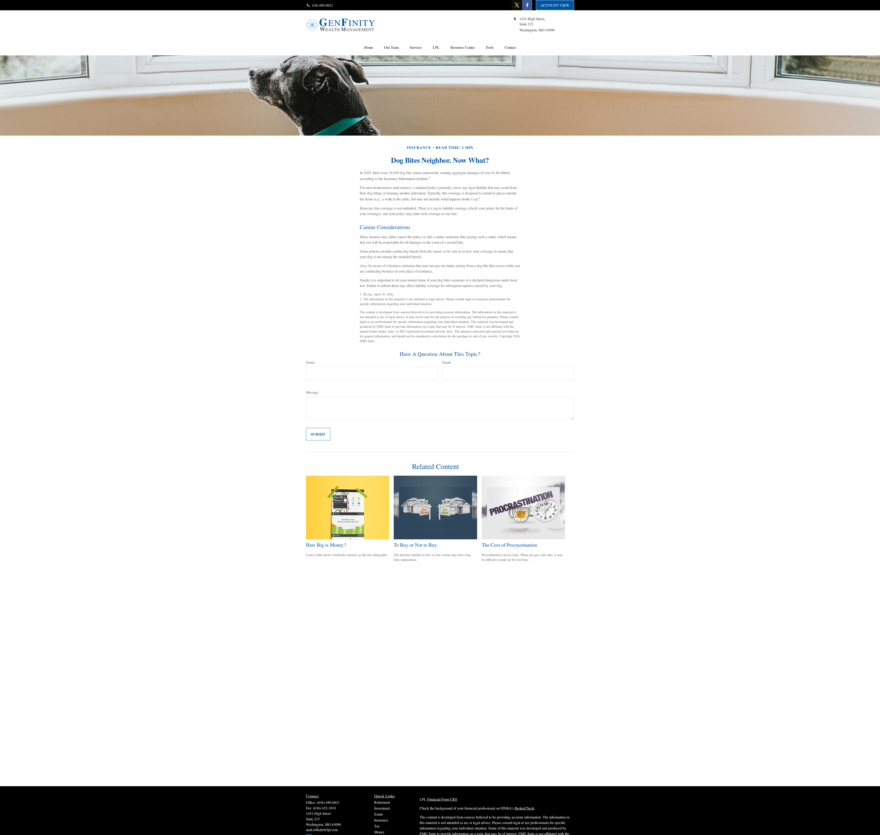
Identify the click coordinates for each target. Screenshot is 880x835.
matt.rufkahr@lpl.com (322, 829)
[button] (369, 47)
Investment (382, 808)
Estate (378, 814)
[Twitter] (517, 5)
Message (312, 392)
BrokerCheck (524, 808)
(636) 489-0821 (328, 802)
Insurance (381, 820)
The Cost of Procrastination (509, 544)
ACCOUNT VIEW (555, 5)
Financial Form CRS (442, 799)
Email (446, 362)
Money (379, 832)
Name (310, 362)
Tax (377, 826)
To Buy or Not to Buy (415, 544)
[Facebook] (527, 5)
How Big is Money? (326, 544)
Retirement (382, 802)
